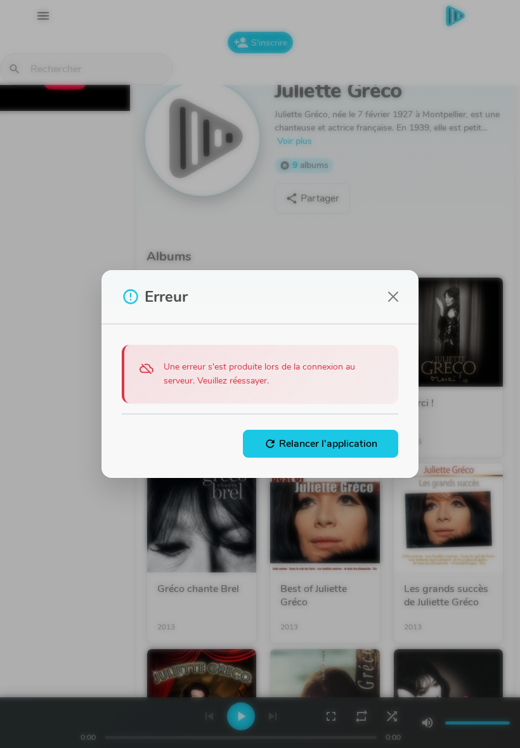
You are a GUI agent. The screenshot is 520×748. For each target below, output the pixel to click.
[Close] (393, 296)
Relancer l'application (320, 444)
